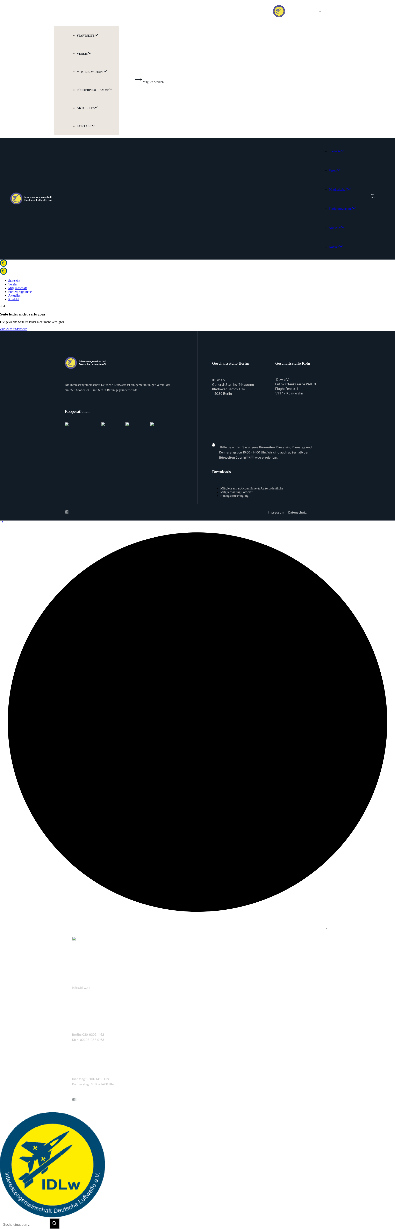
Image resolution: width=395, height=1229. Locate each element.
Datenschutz (297, 512)
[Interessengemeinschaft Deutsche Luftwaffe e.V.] (3, 265)
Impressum (276, 512)
